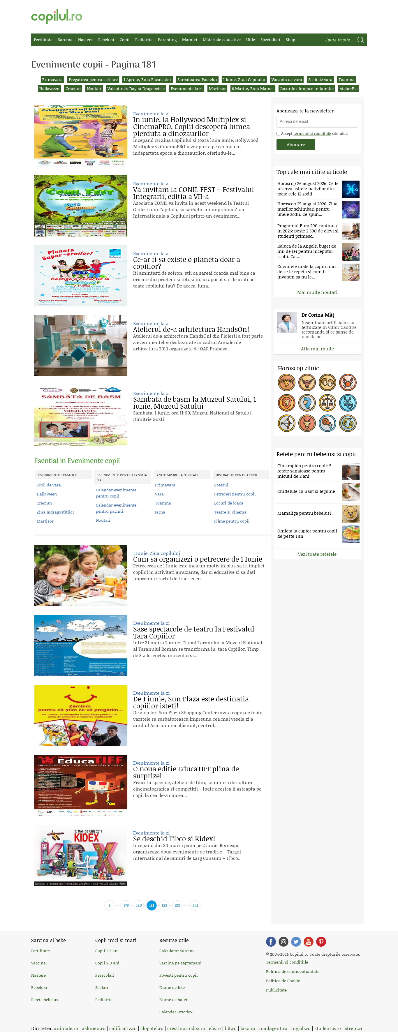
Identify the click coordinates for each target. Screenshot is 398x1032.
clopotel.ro (151, 1028)
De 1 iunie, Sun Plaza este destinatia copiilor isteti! (191, 702)
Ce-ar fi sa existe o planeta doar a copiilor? (186, 262)
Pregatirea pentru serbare (93, 79)
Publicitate (276, 990)
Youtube (309, 942)
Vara (159, 494)
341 (195, 905)
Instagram (283, 942)
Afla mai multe (317, 348)
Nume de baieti (174, 999)
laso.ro (247, 1028)
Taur (307, 382)
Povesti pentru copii (178, 975)
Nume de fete (172, 987)
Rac (348, 382)
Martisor (217, 88)
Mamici (189, 39)
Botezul (221, 485)
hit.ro (231, 1028)
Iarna (160, 512)
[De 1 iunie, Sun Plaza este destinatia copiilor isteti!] (80, 715)
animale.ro (66, 1028)
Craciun (73, 88)
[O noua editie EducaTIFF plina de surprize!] (80, 785)
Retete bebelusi (45, 999)
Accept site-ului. (314, 133)
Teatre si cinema (230, 512)
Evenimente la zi (187, 88)
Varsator (327, 423)
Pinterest (321, 942)
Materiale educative (222, 39)
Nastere (85, 39)
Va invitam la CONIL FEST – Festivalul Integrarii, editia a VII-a (193, 192)
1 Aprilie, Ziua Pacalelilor (147, 79)
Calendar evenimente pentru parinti (116, 508)
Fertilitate (43, 39)
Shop (290, 39)
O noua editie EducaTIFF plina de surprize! (186, 772)
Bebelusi (106, 39)
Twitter (296, 942)
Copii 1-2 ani (107, 951)
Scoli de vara (320, 79)
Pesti (348, 423)
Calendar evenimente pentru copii (116, 493)
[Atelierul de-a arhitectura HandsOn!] (80, 345)
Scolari (101, 987)
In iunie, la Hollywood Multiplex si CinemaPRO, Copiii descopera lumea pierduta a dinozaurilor (191, 126)
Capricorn (307, 423)
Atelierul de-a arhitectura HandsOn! (191, 329)
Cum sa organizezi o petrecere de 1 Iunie (197, 559)
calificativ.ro (123, 1028)
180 (139, 905)
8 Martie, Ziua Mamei (253, 88)
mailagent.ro (273, 1028)
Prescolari (105, 975)
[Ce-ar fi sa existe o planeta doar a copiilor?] (80, 275)
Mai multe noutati (317, 292)
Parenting (167, 39)
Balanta (327, 403)
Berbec (286, 382)
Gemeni (327, 382)
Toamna (347, 79)
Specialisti (270, 39)
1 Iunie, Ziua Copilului (244, 79)
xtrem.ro (354, 1028)
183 (177, 905)
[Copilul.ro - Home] (56, 16)
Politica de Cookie (283, 981)
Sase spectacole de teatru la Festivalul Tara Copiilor (193, 632)
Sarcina (65, 39)
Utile (250, 39)
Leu (286, 403)
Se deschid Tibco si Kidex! (174, 838)
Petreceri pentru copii (235, 494)
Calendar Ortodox (175, 1012)
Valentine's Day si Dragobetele (136, 88)
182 (164, 905)
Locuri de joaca (228, 503)
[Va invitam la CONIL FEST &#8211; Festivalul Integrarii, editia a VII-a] (80, 206)
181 (151, 905)
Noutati (94, 88)
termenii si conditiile (312, 133)
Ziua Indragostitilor (55, 512)
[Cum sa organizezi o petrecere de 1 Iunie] (80, 575)
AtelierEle (349, 88)
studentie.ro (327, 1028)
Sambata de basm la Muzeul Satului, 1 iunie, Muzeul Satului (194, 402)
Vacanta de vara (287, 79)
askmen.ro (93, 1028)
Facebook (271, 942)
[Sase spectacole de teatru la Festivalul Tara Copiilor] (80, 645)
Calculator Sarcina (177, 951)
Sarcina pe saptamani (180, 963)
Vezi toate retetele (317, 554)
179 (126, 905)
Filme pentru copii (232, 521)
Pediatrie (143, 39)
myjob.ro (301, 1028)
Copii (125, 39)
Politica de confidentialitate (292, 971)
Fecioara (307, 403)
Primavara (52, 79)
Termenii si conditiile (287, 962)
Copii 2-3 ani (107, 963)
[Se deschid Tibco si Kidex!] (80, 855)
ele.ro (215, 1028)
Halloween (49, 88)
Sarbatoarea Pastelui (197, 79)
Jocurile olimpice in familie (307, 88)
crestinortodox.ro (186, 1028)
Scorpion (348, 403)
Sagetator (286, 423)
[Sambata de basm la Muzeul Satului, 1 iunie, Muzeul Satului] (80, 415)
